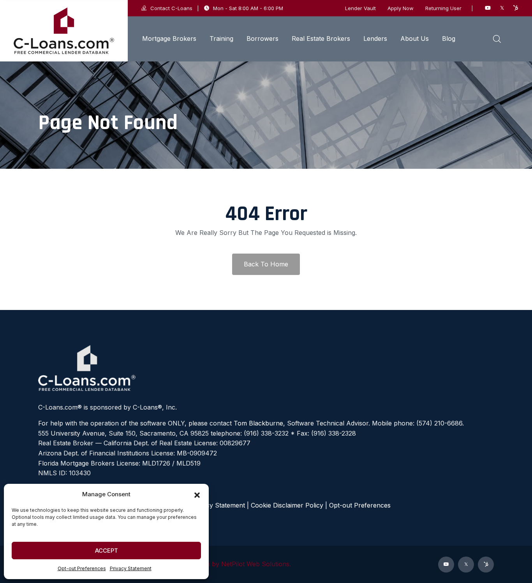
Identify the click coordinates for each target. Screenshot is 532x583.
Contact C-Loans (171, 8)
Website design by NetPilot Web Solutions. (228, 564)
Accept (106, 550)
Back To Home (266, 264)
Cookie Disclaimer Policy (287, 505)
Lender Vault (360, 8)
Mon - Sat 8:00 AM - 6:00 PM (248, 8)
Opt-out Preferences (82, 568)
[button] (197, 494)
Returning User (443, 8)
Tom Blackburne (258, 423)
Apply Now (401, 8)
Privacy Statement (130, 568)
